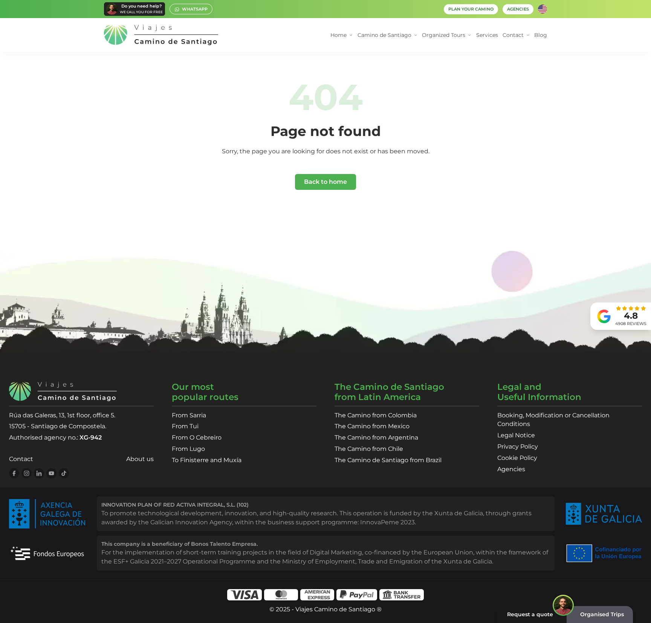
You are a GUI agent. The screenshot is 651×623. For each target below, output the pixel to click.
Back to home (325, 181)
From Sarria (189, 415)
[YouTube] (51, 473)
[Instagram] (26, 473)
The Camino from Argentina (376, 437)
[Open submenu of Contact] (528, 35)
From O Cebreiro (197, 437)
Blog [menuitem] (540, 35)
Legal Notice (516, 435)
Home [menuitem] (338, 35)
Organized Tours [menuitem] (443, 35)
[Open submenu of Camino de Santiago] (416, 35)
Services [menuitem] (487, 35)
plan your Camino (471, 9)
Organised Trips (602, 614)
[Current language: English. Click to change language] (542, 9)
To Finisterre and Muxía (206, 460)
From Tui (185, 426)
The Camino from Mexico (372, 426)
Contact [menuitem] (513, 35)
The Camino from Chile (369, 448)
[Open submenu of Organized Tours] (470, 35)
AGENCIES (518, 9)
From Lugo (188, 448)
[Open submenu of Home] (351, 35)
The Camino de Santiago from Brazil (388, 460)
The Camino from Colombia (376, 415)
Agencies (511, 469)
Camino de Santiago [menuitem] (384, 35)
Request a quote (530, 614)
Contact (21, 459)
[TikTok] (64, 473)
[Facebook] (14, 473)
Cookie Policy (517, 457)
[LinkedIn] (39, 473)
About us (140, 459)
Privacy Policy (517, 446)
